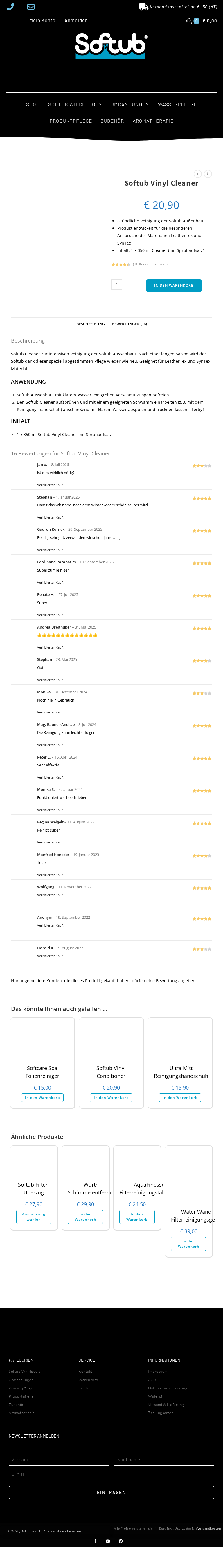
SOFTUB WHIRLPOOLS (75, 104)
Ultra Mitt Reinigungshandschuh (181, 1071)
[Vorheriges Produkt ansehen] (198, 174)
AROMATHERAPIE (153, 121)
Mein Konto (42, 20)
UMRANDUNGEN (130, 104)
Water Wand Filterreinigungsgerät (196, 1215)
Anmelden (76, 20)
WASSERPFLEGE (177, 104)
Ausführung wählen (33, 1217)
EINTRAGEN (111, 1492)
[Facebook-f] (95, 1541)
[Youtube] (108, 1541)
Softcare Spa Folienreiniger (42, 1071)
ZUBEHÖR (112, 121)
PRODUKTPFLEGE (71, 121)
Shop (32, 104)
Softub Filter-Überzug (33, 1188)
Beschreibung (90, 323)
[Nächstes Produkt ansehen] (208, 174)
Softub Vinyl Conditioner (111, 1071)
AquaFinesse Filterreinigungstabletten (149, 1188)
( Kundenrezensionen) (152, 263)
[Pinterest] (120, 1541)
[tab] (90, 324)
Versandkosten (209, 1528)
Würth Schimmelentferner (91, 1188)
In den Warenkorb (174, 285)
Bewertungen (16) (129, 323)
